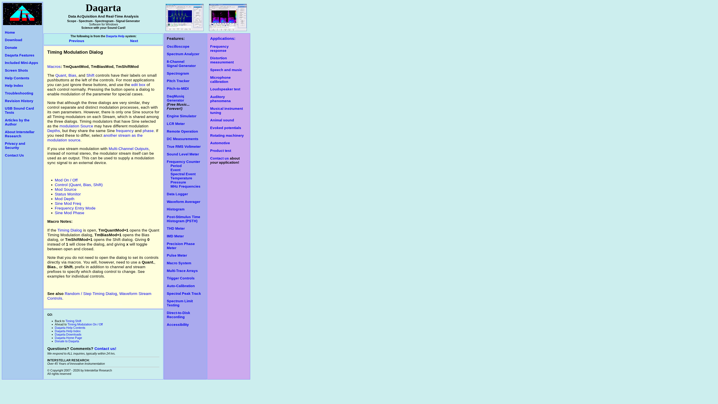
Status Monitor (68, 194)
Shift (90, 75)
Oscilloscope (178, 46)
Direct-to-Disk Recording (178, 315)
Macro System (179, 263)
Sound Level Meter (183, 154)
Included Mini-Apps (21, 63)
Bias (72, 75)
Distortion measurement (222, 60)
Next (134, 41)
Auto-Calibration (181, 286)
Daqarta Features (19, 55)
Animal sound (222, 120)
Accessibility (178, 325)
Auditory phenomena (220, 99)
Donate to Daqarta (67, 341)
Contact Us (14, 155)
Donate (11, 48)
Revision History (19, 101)
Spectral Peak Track (184, 294)
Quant (60, 75)
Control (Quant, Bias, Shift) (79, 185)
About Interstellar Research (19, 134)
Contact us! (105, 348)
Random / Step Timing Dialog (91, 293)
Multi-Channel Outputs (129, 148)
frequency (125, 130)
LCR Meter (176, 124)
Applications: (222, 38)
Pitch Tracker (178, 81)
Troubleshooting (19, 93)
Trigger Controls (181, 278)
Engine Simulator (181, 116)
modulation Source (76, 126)
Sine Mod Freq (68, 203)
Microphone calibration (220, 80)
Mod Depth (64, 199)
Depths (53, 130)
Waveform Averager (183, 202)
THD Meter (176, 228)
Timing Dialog (69, 230)
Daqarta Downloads (68, 334)
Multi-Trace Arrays (182, 271)
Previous (77, 41)
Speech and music (226, 70)
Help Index (14, 86)
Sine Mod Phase (69, 213)
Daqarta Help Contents (70, 327)
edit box (138, 84)
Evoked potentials (225, 128)
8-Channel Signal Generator (181, 64)
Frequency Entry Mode (75, 208)
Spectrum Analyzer (183, 54)
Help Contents (17, 78)
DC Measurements (182, 139)
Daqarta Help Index (68, 331)
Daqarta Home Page (68, 337)
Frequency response (219, 49)
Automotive (220, 143)
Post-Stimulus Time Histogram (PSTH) (183, 219)
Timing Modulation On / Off (85, 324)
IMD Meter (175, 236)
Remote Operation (182, 131)
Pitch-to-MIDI (178, 89)
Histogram (176, 209)
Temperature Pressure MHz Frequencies (183, 182)
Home (10, 32)
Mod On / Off (66, 180)
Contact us (219, 158)
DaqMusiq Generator (175, 98)
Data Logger (177, 194)
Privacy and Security (15, 146)
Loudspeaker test (225, 89)
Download (13, 40)
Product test (220, 151)
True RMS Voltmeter (184, 147)
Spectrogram (178, 73)
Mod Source (65, 189)
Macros (54, 66)
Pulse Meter (177, 255)
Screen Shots (16, 70)
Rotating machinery (227, 135)
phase (148, 130)
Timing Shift (73, 321)
